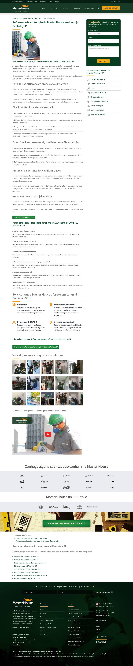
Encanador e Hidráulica (98, 92)
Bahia (35, 654)
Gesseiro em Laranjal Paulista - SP (26, 556)
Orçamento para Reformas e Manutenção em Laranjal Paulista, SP (36, 347)
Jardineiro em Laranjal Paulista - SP (27, 569)
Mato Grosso (97, 654)
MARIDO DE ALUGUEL (40, 2)
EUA (97, 632)
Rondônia (46, 656)
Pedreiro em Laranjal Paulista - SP (26, 560)
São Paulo (85, 656)
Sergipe (78, 656)
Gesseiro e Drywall (96, 97)
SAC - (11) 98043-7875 (21, 635)
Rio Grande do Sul (61, 656)
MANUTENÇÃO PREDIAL (18, 2)
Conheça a (21, 628)
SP (40, 18)
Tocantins (91, 656)
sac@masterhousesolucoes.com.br (24, 640)
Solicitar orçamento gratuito (24, 217)
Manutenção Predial (97, 114)
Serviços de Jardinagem (76, 631)
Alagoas (18, 654)
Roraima (52, 656)
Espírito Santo (57, 654)
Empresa (54, 8)
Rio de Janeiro (25, 656)
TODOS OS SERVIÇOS (54, 2)
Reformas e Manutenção (27, 18)
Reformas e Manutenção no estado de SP (31, 538)
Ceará (40, 654)
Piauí (14, 656)
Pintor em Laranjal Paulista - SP (25, 566)
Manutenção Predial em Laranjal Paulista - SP (30, 575)
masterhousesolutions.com (105, 606)
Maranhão (69, 654)
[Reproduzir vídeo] (48, 434)
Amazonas (25, 654)
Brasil (98, 626)
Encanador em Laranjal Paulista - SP (27, 578)
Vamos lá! (103, 61)
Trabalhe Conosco (46, 631)
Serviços (65, 8)
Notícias (43, 617)
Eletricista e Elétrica (97, 84)
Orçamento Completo (111, 8)
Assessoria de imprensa (48, 627)
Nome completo (93, 30)
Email (90, 38)
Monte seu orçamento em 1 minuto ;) (66, 523)
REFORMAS (30, 2)
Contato (43, 634)
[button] (48, 434)
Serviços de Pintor (74, 620)
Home (44, 8)
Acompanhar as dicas (103, 592)
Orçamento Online (46, 624)
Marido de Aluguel (74, 627)
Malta (98, 629)
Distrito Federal (47, 654)
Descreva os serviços (94, 45)
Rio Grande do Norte (37, 656)
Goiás (63, 654)
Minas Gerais (76, 654)
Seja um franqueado (46, 620)
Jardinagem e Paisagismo (99, 101)
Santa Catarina (71, 656)
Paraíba (107, 654)
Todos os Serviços (74, 645)
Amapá (31, 654)
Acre (14, 654)
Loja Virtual (89, 8)
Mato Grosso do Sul (86, 654)
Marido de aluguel (96, 106)
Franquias (77, 8)
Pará (103, 654)
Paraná (18, 656)
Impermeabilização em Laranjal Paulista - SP (30, 563)
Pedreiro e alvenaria (97, 79)
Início (14, 18)
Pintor (92, 88)
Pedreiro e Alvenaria (74, 610)
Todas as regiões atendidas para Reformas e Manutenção (37, 541)
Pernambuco (114, 654)
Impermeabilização (97, 110)
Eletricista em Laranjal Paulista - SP (27, 572)
